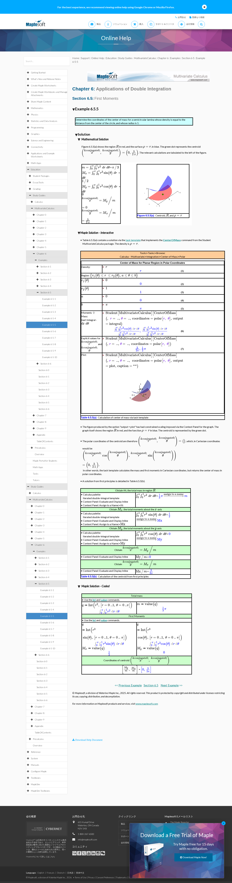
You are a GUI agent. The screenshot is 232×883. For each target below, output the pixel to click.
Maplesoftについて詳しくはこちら (40, 856)
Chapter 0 (41, 214)
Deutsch (61, 872)
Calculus (39, 201)
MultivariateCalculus (44, 208)
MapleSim (35, 784)
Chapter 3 (41, 234)
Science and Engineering (42, 140)
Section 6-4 (45, 286)
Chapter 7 (41, 415)
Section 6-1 (45, 266)
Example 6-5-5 (49, 324)
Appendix (41, 434)
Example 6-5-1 (49, 299)
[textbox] (117, 146)
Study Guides (39, 195)
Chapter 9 (41, 428)
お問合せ (182, 17)
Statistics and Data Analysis (44, 121)
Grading (36, 189)
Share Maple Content (41, 101)
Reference (36, 752)
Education (35, 169)
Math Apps (36, 163)
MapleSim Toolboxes (40, 790)
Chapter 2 (41, 227)
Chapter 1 (41, 221)
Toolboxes (36, 777)
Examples (43, 260)
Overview (39, 454)
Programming (37, 127)
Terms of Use (80, 877)
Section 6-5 (45, 292)
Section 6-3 (45, 279)
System (34, 758)
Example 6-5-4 (49, 318)
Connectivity (37, 147)
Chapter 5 (41, 247)
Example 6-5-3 (49, 311)
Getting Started (38, 72)
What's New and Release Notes (46, 79)
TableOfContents (45, 441)
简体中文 (80, 872)
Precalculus (40, 447)
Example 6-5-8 (49, 344)
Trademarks (121, 877)
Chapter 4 (41, 240)
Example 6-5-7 (49, 337)
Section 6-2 (45, 273)
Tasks (35, 473)
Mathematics (37, 108)
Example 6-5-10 (49, 357)
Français (50, 872)
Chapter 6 (41, 253)
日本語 (70, 872)
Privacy (91, 877)
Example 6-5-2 (49, 305)
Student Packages (41, 176)
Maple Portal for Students (45, 460)
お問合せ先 (78, 816)
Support (85, 58)
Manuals (35, 765)
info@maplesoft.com (87, 839)
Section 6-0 (44, 370)
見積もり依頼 (198, 17)
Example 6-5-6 (49, 331)
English (41, 872)
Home (75, 58)
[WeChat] (103, 853)
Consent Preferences (105, 877)
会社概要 (31, 816)
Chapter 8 (41, 422)
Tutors (36, 480)
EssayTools (38, 182)
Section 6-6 (45, 363)
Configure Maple (39, 771)
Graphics (35, 134)
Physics (34, 114)
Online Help (97, 58)
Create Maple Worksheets (43, 85)
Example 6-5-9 (49, 350)
